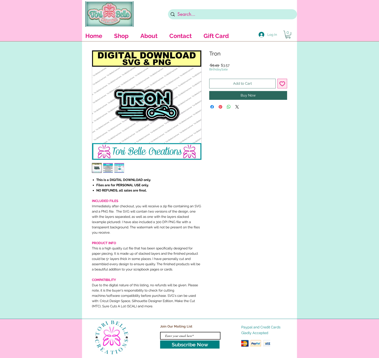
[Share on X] (237, 106)
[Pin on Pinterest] (220, 106)
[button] (288, 34)
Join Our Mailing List (176, 326)
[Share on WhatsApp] (228, 106)
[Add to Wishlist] (282, 83)
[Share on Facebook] (212, 106)
